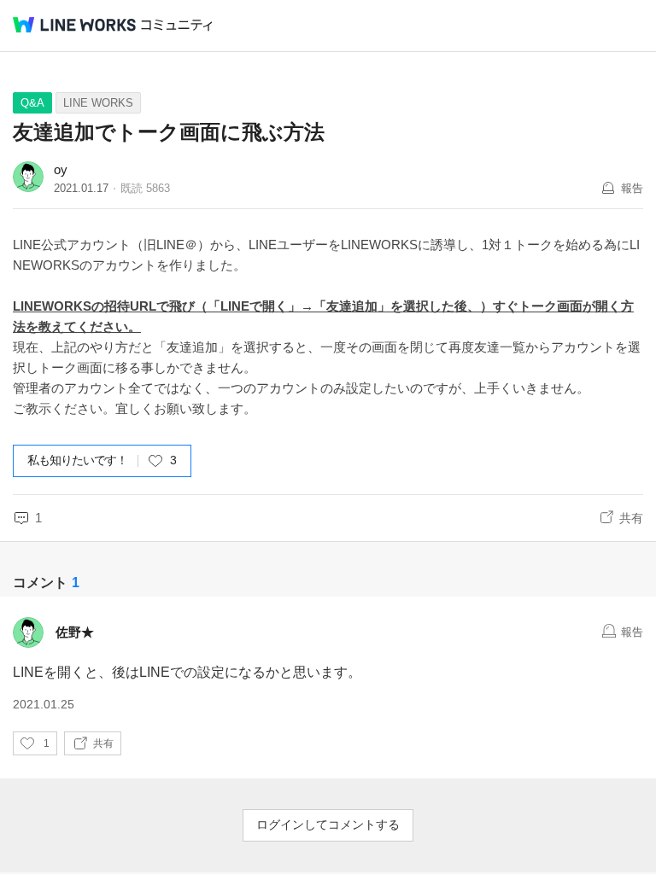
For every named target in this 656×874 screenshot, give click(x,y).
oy (60, 169)
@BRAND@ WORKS (74, 24)
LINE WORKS (98, 102)
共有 (631, 518)
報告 (632, 188)
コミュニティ (177, 25)
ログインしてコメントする (328, 824)
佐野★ (75, 632)
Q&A (32, 102)
